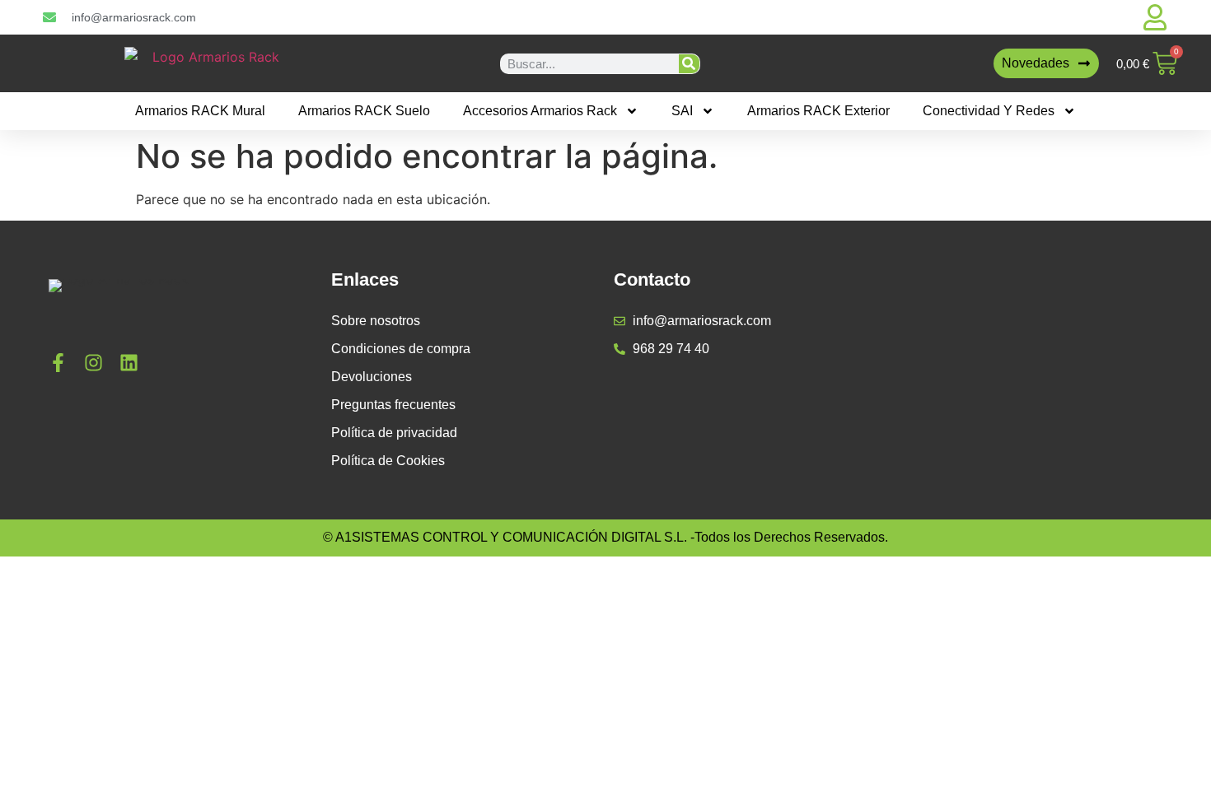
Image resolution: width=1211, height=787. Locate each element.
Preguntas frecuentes (393, 405)
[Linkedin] (128, 362)
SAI (682, 111)
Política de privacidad (394, 433)
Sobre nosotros (375, 321)
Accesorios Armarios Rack (540, 111)
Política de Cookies (388, 461)
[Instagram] (93, 362)
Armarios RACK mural (200, 111)
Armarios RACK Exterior (818, 111)
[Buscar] (689, 63)
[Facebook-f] (58, 362)
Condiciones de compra (400, 349)
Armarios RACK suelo (364, 111)
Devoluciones (371, 377)
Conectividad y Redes (988, 111)
